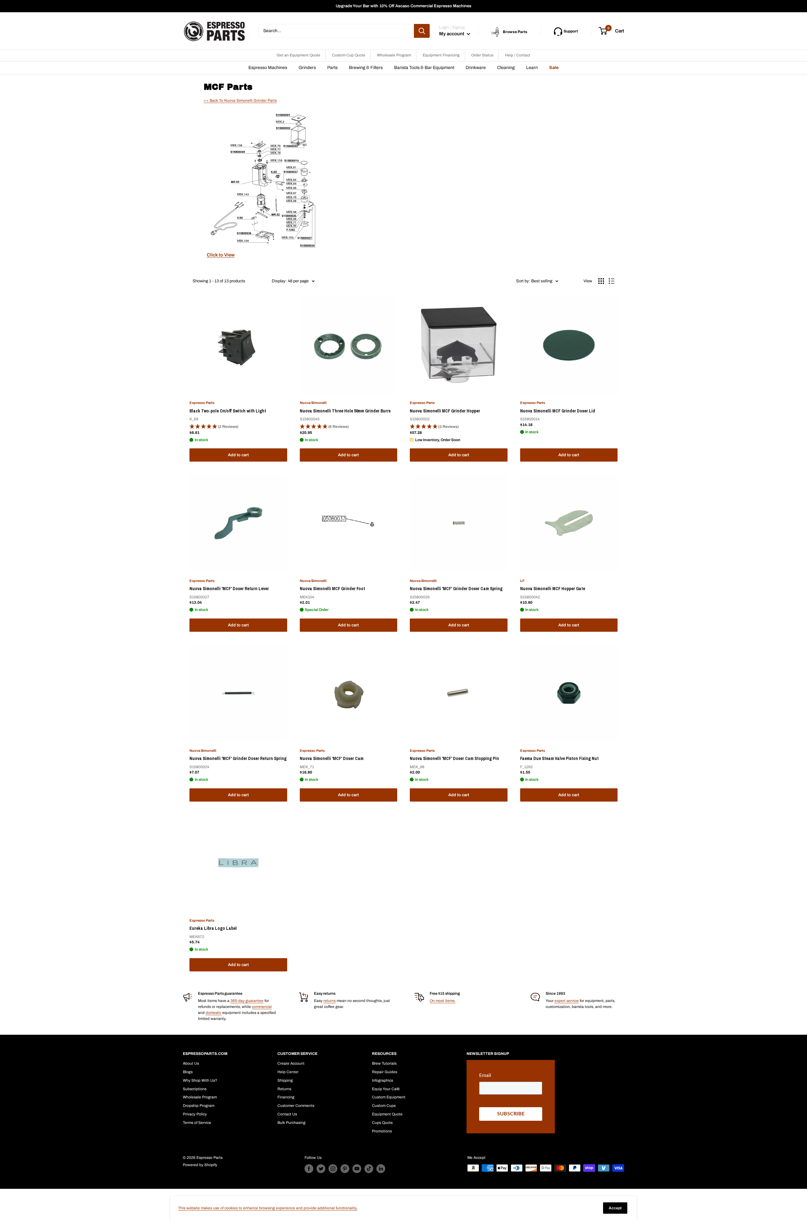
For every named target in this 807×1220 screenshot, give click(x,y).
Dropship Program (198, 1105)
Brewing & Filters (366, 67)
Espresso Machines (267, 67)
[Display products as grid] (601, 281)
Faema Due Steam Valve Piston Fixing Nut (559, 758)
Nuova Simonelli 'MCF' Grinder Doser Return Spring (238, 758)
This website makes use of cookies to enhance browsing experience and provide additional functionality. (267, 1208)
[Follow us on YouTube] (356, 1168)
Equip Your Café (386, 1089)
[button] (238, 427)
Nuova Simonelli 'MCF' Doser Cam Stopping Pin (454, 758)
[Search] (422, 31)
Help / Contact (517, 55)
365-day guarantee (247, 1000)
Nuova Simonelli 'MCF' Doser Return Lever (229, 588)
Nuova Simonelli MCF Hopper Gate (552, 588)
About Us (191, 1063)
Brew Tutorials (384, 1063)
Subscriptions (194, 1089)
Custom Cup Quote (348, 55)
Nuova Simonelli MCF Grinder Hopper (445, 411)
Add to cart (238, 455)
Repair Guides (384, 1072)
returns (329, 1000)
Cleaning (506, 67)
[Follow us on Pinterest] (344, 1168)
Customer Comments (295, 1105)
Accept (615, 1208)
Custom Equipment (388, 1097)
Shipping (285, 1080)
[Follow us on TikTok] (368, 1168)
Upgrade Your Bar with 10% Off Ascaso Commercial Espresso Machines (403, 6)
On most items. (443, 1000)
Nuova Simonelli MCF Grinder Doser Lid (557, 411)
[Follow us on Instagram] (332, 1168)
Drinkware (476, 67)
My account (452, 33)
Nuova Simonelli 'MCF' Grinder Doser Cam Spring (456, 588)
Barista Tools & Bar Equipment (424, 67)
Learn (532, 67)
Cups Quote (382, 1122)
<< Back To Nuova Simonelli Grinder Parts (240, 100)
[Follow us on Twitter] (320, 1168)
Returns (284, 1089)
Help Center (288, 1072)
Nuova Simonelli (313, 403)
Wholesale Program (394, 55)
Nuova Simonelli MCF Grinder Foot (332, 588)
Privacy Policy (195, 1114)
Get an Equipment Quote (298, 55)
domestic (213, 1012)
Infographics (382, 1080)
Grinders (307, 67)
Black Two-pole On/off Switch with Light (227, 411)
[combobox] (336, 31)
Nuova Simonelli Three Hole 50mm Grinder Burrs (345, 411)
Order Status (482, 55)
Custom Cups (384, 1105)
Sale (554, 67)
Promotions (382, 1131)
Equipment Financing (441, 55)
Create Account (291, 1063)
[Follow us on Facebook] (309, 1168)
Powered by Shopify (200, 1165)
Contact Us (287, 1114)
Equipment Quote (387, 1114)
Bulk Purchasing (291, 1122)
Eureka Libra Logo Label (213, 928)
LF (522, 581)
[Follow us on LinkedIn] (380, 1168)
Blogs (188, 1072)
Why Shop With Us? (200, 1080)
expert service (566, 1000)
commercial (262, 1006)
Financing (285, 1097)
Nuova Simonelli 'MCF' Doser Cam (331, 758)
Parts (332, 67)
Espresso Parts (201, 403)
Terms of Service (197, 1122)
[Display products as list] (611, 281)
